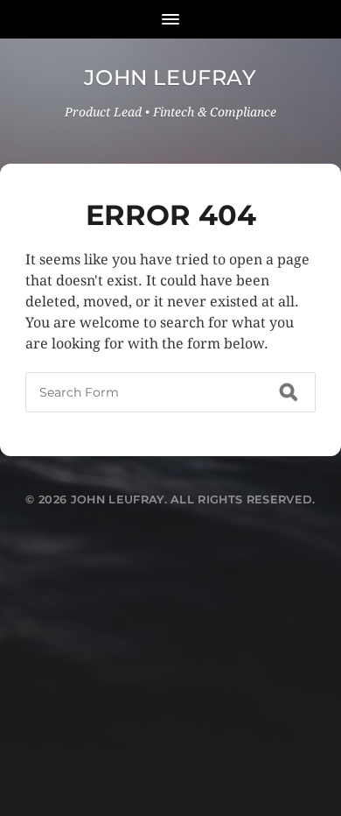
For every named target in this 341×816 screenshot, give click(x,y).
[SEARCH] (288, 392)
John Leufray (170, 77)
